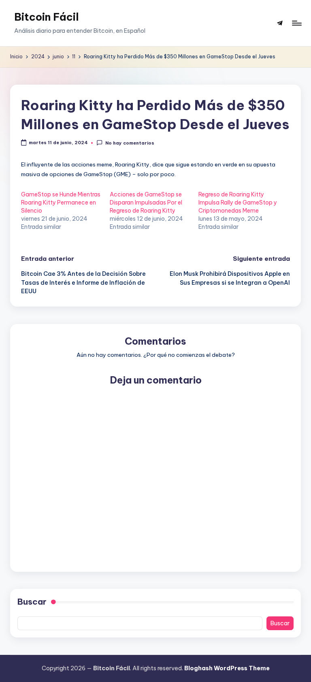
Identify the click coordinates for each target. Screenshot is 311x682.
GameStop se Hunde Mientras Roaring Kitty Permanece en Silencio (60, 202)
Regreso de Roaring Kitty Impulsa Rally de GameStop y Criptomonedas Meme (237, 202)
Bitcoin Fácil (46, 17)
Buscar (32, 602)
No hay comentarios (129, 143)
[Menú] (296, 23)
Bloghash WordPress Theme (227, 668)
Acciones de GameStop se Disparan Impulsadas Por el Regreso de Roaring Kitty (146, 202)
